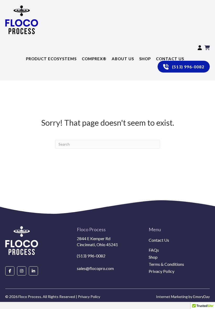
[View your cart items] (207, 48)
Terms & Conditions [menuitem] (166, 264)
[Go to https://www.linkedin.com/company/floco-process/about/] (33, 270)
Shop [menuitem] (153, 257)
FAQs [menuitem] (154, 250)
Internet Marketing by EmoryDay (183, 296)
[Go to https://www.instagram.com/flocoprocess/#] (21, 270)
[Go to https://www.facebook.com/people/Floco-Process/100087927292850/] (9, 270)
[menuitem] (179, 246)
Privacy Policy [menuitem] (161, 271)
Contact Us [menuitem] (159, 240)
